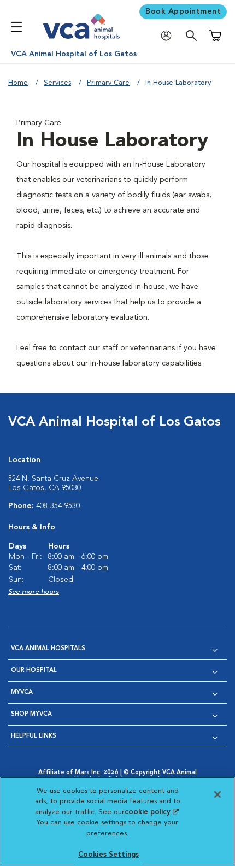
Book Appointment (183, 11)
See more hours (33, 592)
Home (18, 82)
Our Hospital (34, 671)
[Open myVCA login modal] (168, 36)
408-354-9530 (58, 506)
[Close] (217, 794)
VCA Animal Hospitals (48, 649)
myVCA (22, 693)
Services (57, 82)
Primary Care (108, 82)
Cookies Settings (108, 854)
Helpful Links (33, 736)
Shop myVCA (31, 714)
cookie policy (151, 812)
